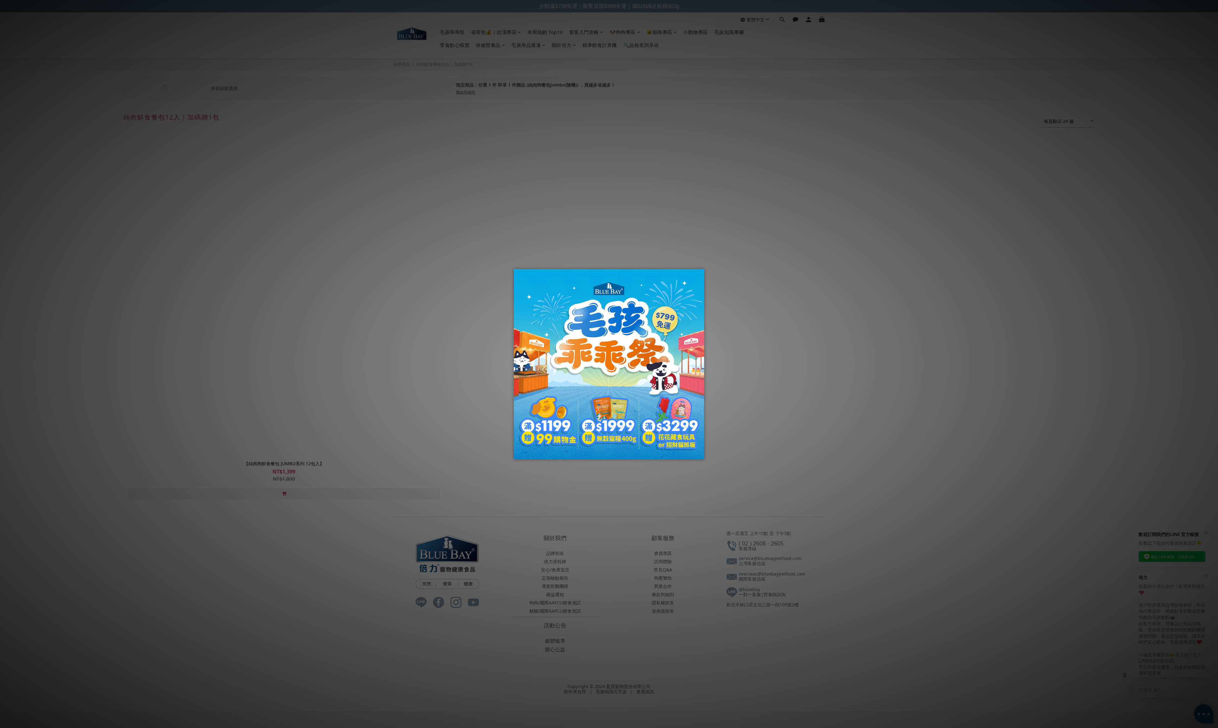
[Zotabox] (700, 453)
